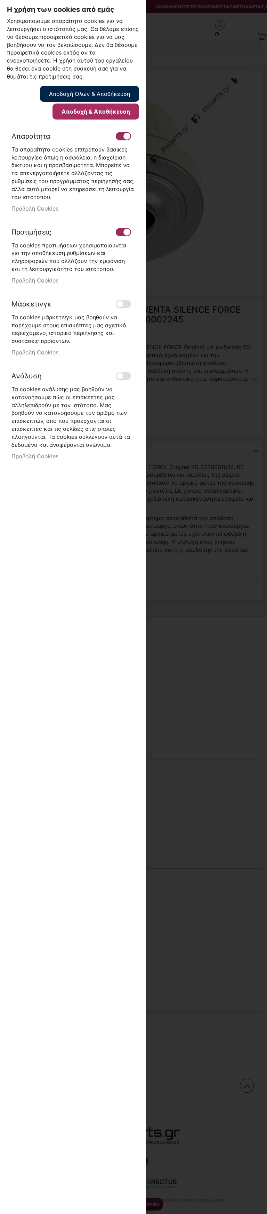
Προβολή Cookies (34, 208)
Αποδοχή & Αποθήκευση (96, 111)
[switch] (123, 136)
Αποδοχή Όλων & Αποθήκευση (89, 93)
